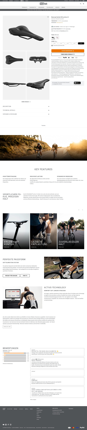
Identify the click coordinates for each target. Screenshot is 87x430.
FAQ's (38, 413)
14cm (68, 43)
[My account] (80, 0)
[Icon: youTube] (3, 424)
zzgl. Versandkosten (64, 20)
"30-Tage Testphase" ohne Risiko (58, 412)
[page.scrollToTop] (85, 427)
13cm (61, 43)
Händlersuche (71, 0)
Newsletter (71, 408)
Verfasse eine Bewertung (7, 363)
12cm (54, 43)
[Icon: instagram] (10, 424)
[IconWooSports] (26, 1)
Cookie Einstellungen (51, 427)
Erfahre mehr (6, 247)
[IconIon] (11, 1)
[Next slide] (82, 209)
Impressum (21, 427)
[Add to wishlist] (48, 17)
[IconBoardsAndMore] (4, 409)
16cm (81, 43)
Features (43, 125)
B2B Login (66, 0)
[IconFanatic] (16, 1)
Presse (38, 419)
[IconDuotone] (5, 1)
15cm (74, 43)
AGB (24, 427)
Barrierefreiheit (38, 427)
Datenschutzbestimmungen (30, 427)
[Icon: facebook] (8, 424)
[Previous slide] (79, 209)
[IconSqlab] (22, 1)
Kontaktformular (39, 410)
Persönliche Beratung (56, 413)
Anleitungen (39, 417)
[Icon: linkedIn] (6, 424)
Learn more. (68, 28)
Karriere (38, 415)
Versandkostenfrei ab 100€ (57, 410)
